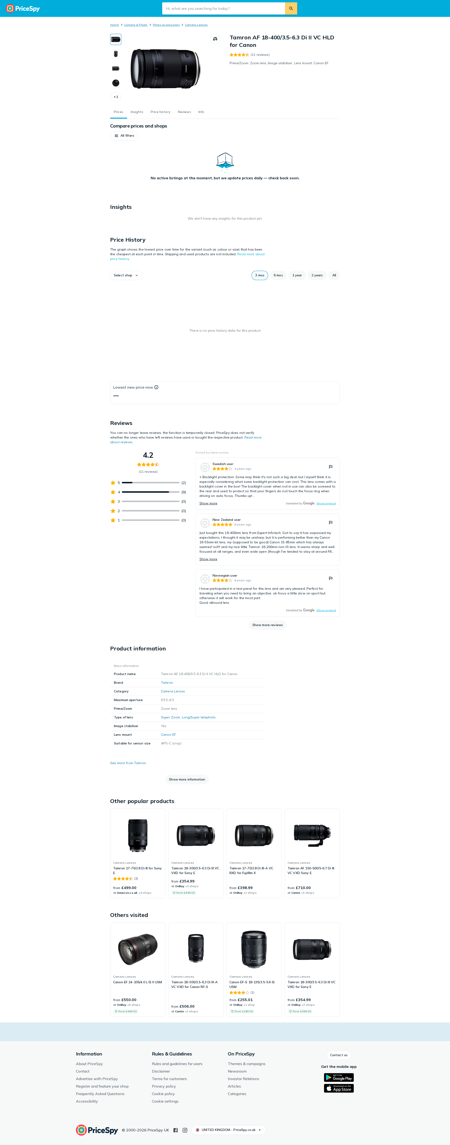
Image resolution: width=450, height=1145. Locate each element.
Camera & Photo (135, 24)
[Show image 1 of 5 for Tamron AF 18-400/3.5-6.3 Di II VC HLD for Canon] (115, 39)
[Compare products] (215, 39)
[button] (116, 97)
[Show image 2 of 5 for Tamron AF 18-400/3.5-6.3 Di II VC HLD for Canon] (115, 54)
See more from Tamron (128, 763)
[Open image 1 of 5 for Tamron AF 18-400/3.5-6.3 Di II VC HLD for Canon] (165, 69)
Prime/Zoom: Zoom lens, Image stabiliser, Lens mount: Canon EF (279, 63)
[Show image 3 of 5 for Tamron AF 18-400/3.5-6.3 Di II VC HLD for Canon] (115, 68)
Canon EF (168, 734)
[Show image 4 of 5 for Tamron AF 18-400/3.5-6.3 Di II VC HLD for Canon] (115, 83)
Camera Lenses (196, 24)
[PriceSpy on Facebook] (175, 1129)
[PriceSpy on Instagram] (185, 1129)
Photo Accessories (166, 24)
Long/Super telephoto (199, 717)
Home (114, 24)
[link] (267, 484)
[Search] (291, 8)
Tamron (167, 682)
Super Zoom (170, 717)
